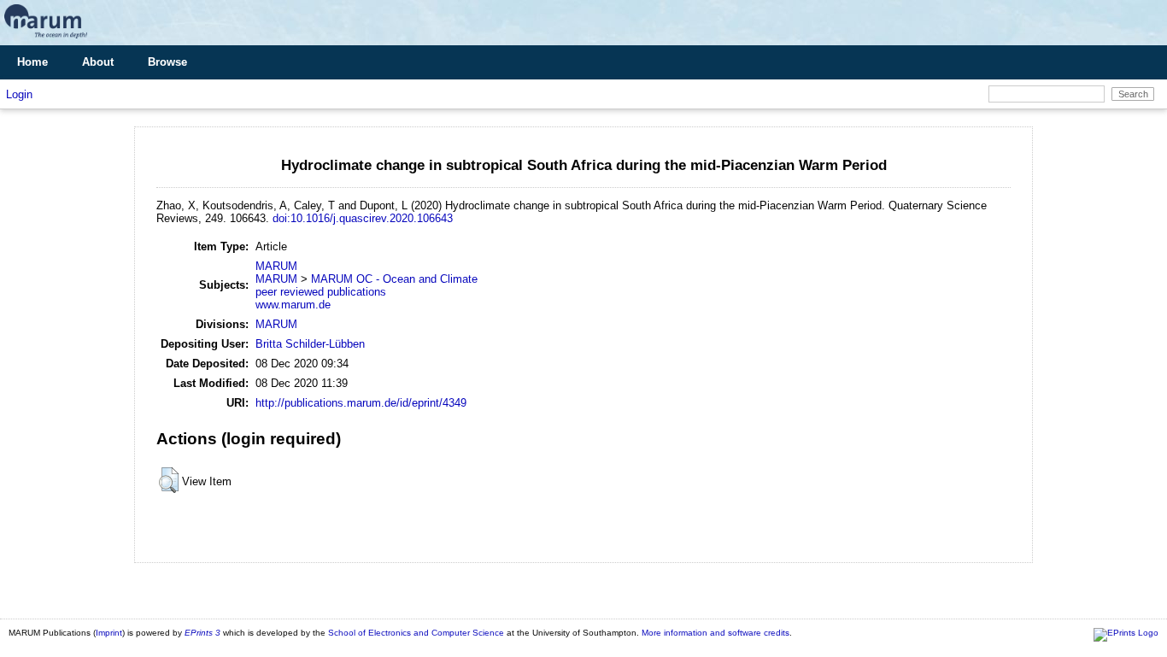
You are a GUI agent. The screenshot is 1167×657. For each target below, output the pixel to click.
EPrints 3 (202, 632)
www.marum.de (293, 304)
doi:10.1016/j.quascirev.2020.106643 (363, 218)
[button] (169, 480)
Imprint (109, 632)
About (98, 62)
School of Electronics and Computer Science (416, 632)
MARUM (276, 266)
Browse (167, 62)
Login (19, 94)
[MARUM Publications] (45, 38)
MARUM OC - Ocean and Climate (394, 279)
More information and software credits (715, 632)
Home (32, 62)
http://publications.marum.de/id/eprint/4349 (360, 402)
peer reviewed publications (320, 291)
